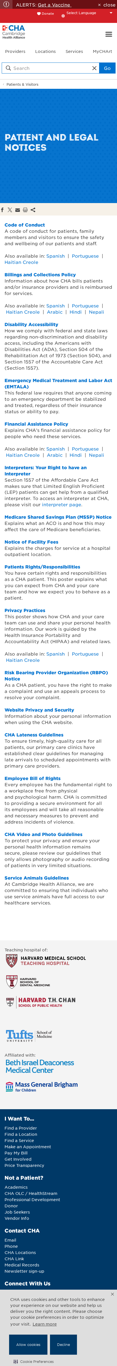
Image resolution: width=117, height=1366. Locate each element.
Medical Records (22, 1264)
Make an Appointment (28, 1146)
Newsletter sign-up (24, 1271)
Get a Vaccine (55, 4)
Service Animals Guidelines (37, 877)
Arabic (54, 311)
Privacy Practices (25, 610)
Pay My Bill (16, 1152)
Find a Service (19, 1140)
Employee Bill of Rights (32, 778)
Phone (11, 1246)
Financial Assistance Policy (36, 423)
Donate (48, 13)
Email (10, 1239)
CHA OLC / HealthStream (31, 1193)
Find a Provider (21, 1127)
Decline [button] (63, 1344)
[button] (33, 1361)
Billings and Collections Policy (40, 274)
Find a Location (21, 1134)
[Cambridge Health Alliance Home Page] (14, 34)
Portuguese (85, 255)
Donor (11, 1205)
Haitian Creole (21, 262)
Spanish (55, 255)
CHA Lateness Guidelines (34, 734)
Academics (16, 1187)
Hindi (76, 311)
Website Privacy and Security (39, 709)
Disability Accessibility (31, 324)
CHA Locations (20, 1252)
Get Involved (18, 1159)
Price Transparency (24, 1165)
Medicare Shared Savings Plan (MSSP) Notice (58, 517)
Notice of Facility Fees (31, 541)
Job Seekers (17, 1211)
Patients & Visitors (22, 84)
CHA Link (14, 1258)
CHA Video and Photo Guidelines (43, 834)
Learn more (45, 1323)
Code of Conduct (25, 224)
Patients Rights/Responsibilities (42, 566)
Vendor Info (17, 1218)
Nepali (96, 311)
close (109, 4)
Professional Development (32, 1199)
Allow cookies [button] (28, 1344)
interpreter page (61, 504)
